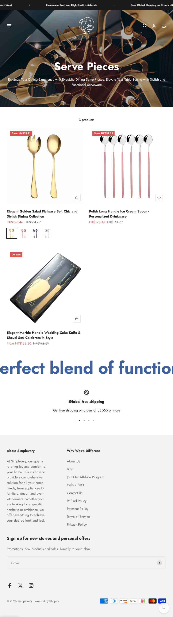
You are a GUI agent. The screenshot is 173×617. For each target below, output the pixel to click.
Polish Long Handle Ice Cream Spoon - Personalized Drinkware (119, 214)
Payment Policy (77, 508)
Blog (70, 469)
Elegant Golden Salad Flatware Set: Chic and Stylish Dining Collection (42, 214)
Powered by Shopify (46, 601)
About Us (73, 461)
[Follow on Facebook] (9, 585)
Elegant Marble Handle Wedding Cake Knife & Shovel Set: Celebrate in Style (44, 335)
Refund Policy (76, 500)
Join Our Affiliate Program (85, 477)
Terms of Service (78, 516)
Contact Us (74, 492)
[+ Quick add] (77, 197)
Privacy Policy (77, 524)
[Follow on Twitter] (20, 585)
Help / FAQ (75, 484)
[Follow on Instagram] (31, 585)
